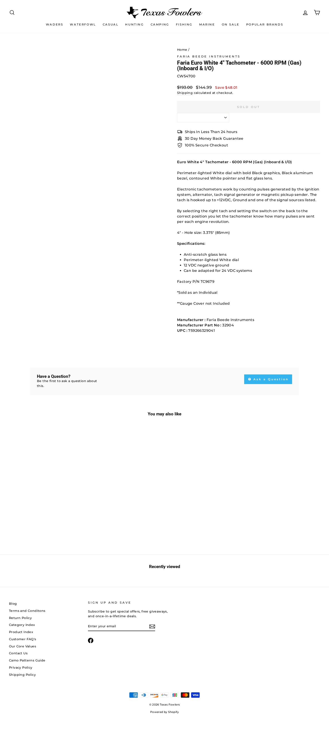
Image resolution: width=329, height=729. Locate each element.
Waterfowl (83, 24)
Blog (13, 603)
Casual (111, 24)
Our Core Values (22, 646)
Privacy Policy (20, 667)
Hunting (134, 24)
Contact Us (18, 653)
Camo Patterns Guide (27, 660)
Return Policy (20, 618)
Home (182, 49)
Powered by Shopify (164, 712)
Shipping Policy (22, 674)
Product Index (21, 632)
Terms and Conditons (27, 611)
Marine (207, 24)
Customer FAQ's (22, 639)
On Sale (230, 24)
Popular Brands (264, 24)
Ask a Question (270, 379)
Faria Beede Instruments (208, 56)
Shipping (185, 93)
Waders (54, 24)
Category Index (22, 625)
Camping (160, 24)
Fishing (184, 24)
